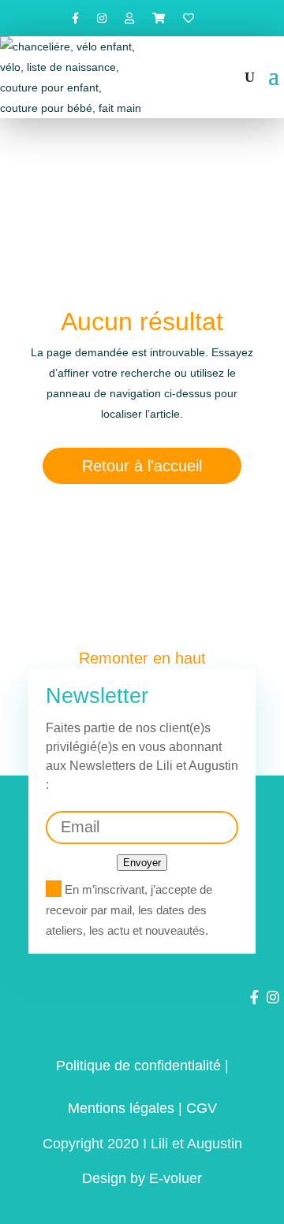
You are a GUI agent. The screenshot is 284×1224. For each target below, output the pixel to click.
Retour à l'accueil (142, 465)
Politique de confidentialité (138, 1065)
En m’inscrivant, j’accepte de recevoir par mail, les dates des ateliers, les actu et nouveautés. (129, 910)
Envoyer (142, 863)
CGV (201, 1108)
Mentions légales (121, 1108)
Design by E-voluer (142, 1178)
